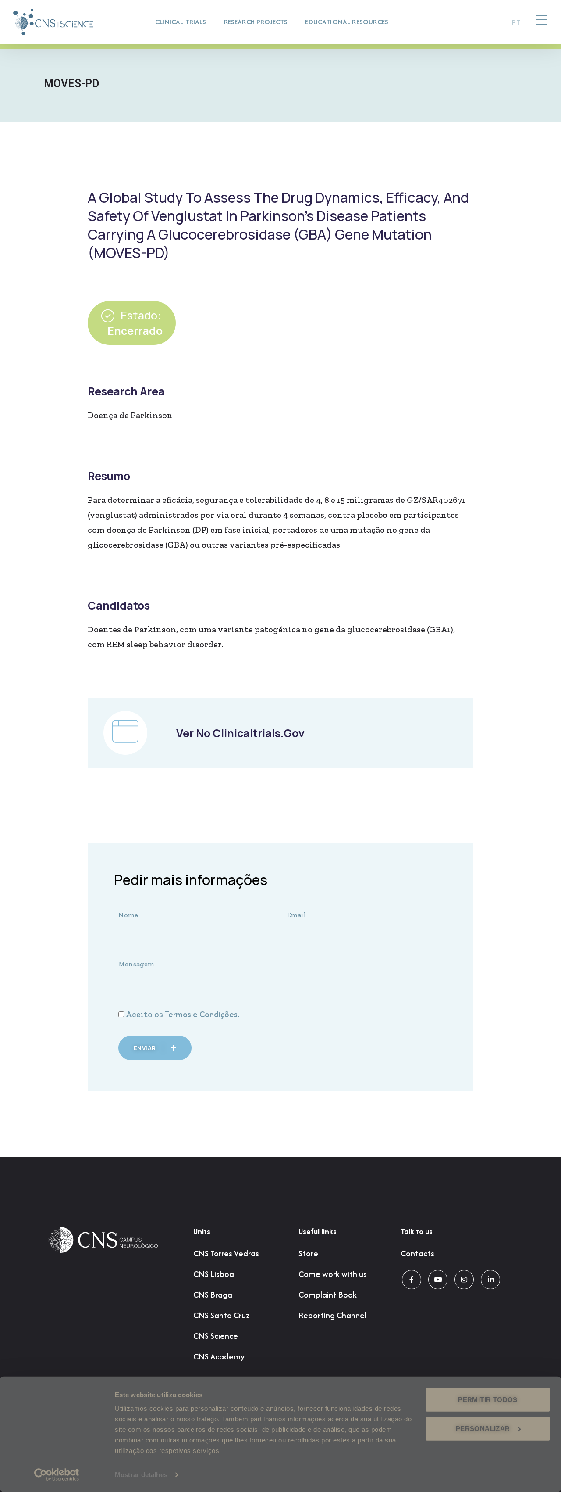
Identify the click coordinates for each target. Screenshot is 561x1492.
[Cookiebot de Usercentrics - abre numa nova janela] (56, 1474)
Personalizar (483, 1428)
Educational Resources (346, 22)
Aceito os (183, 1014)
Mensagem (136, 964)
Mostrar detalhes (141, 1474)
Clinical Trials (180, 22)
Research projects (256, 22)
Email (296, 915)
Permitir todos (487, 1399)
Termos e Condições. (202, 1014)
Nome (128, 915)
